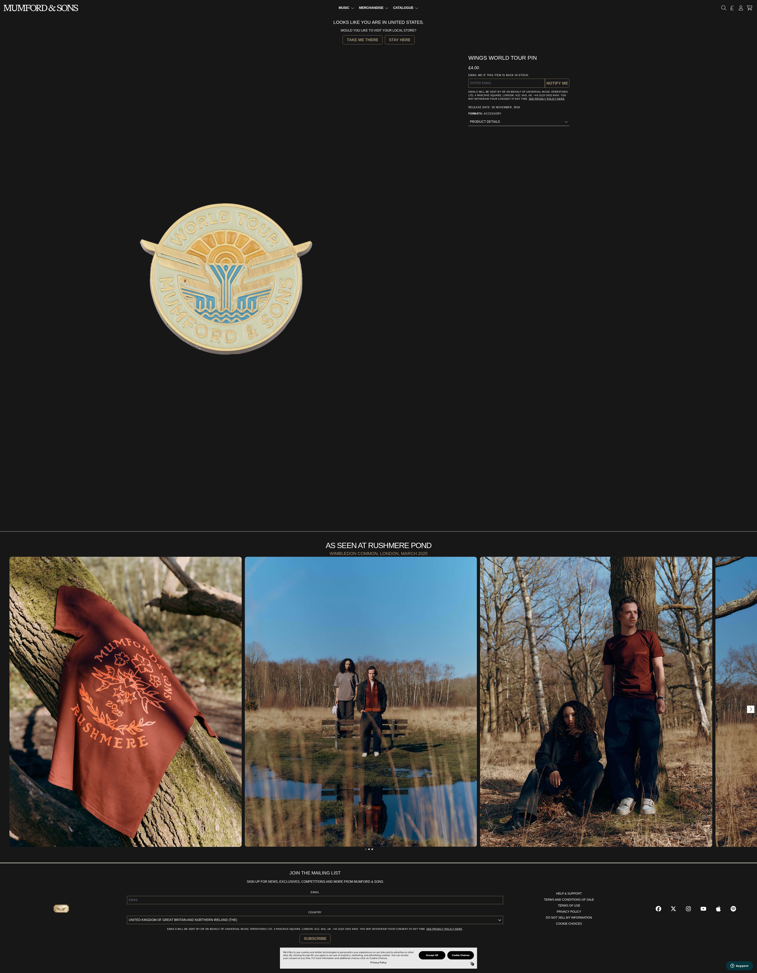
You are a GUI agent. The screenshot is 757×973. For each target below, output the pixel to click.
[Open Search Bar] (723, 8)
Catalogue (403, 8)
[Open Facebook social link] (658, 908)
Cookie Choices (569, 923)
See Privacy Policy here (546, 99)
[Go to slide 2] (369, 849)
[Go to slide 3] (372, 849)
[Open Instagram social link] (688, 908)
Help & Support (569, 893)
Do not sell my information (569, 917)
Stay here (399, 40)
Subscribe (315, 938)
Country (315, 912)
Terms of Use (569, 905)
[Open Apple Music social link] (718, 908)
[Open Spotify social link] (733, 908)
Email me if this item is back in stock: (498, 75)
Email (315, 892)
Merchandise (371, 8)
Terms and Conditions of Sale (569, 899)
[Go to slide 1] (366, 849)
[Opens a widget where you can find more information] (739, 966)
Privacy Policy (569, 911)
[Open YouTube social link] (703, 908)
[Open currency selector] (732, 8)
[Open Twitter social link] (673, 908)
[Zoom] (227, 281)
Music (344, 8)
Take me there (362, 40)
